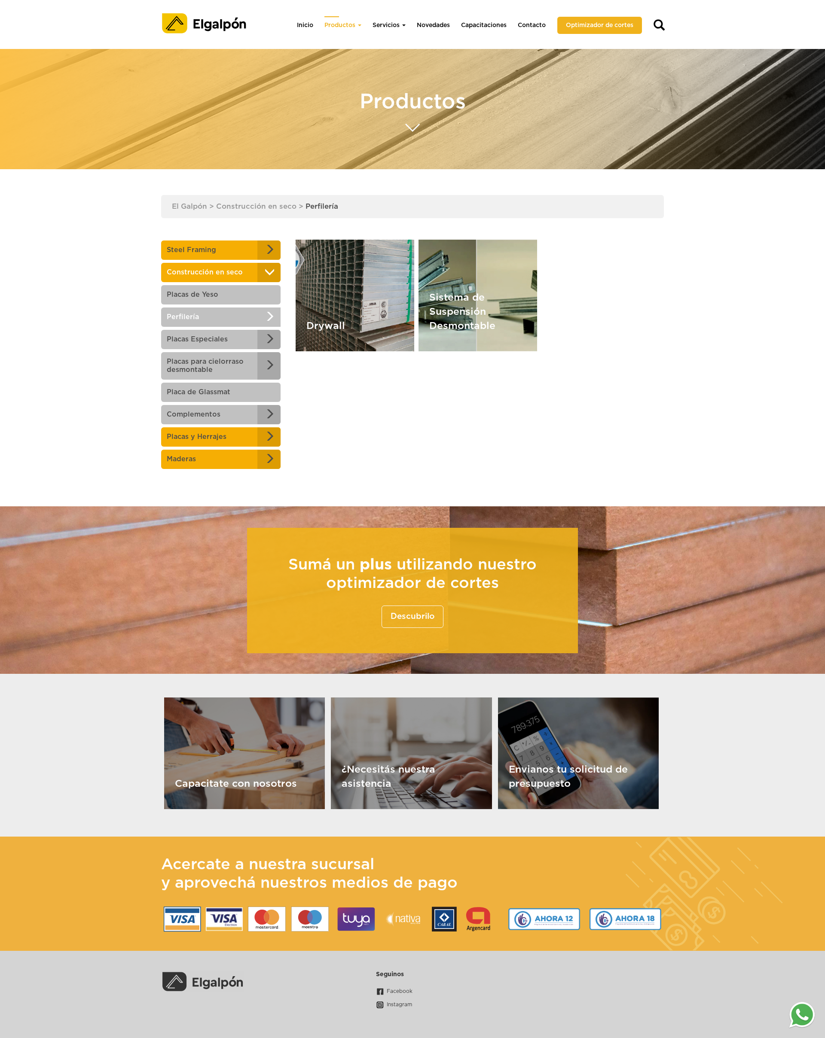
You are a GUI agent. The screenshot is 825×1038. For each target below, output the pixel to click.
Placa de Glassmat (198, 392)
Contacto (532, 25)
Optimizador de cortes (599, 25)
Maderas (181, 459)
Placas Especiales (197, 339)
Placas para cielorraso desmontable (205, 365)
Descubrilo (412, 616)
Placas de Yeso (192, 294)
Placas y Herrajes (196, 436)
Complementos (193, 414)
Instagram (399, 1004)
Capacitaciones (484, 25)
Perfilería (183, 317)
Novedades (433, 25)
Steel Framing (191, 250)
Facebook (399, 991)
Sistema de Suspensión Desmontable (462, 312)
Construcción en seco (205, 272)
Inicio (305, 25)
